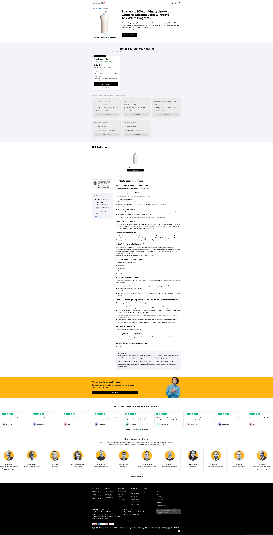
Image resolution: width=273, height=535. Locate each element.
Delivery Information (160, 504)
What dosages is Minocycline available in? (102, 203)
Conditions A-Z (146, 492)
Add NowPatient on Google (103, 187)
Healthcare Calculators (135, 502)
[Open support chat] (179, 531)
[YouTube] (107, 511)
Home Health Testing (109, 495)
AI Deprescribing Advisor (122, 491)
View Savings (135, 170)
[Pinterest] (101, 511)
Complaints (159, 496)
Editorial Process (160, 499)
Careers (158, 491)
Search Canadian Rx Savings (97, 498)
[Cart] (172, 2)
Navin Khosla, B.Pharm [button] (104, 181)
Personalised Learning (135, 501)
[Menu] (179, 2)
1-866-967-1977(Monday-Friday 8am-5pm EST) (139, 511)
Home (93, 8)
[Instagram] (95, 511)
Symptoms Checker (121, 489)
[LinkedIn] (110, 511)
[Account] (175, 2)
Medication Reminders (135, 489)
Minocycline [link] (105, 8)
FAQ (158, 494)
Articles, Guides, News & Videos (148, 490)
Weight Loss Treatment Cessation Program (109, 494)
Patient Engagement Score (122, 493)
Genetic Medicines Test (109, 497)
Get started (115, 392)
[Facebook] (98, 511)
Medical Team (159, 493)
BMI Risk (119, 497)
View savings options (129, 35)
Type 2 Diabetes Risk (121, 499)
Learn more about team (136, 476)
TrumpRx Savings (95, 500)
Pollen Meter (120, 496)
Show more (97, 216)
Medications (98, 8)
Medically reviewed (102, 181)
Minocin (120, 346)
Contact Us (159, 502)
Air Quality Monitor (121, 494)
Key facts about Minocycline (101, 199)
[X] (93, 511)
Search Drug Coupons (96, 491)
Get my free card (106, 84)
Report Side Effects (134, 496)
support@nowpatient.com (133, 514)
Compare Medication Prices (97, 489)
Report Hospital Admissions (136, 494)
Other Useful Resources (135, 504)
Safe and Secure (159, 500)
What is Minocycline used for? (102, 207)
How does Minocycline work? (101, 212)
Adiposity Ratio (120, 500)
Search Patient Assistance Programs (96, 494)
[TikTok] (104, 511)
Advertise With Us (160, 497)
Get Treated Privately (108, 489)
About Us (158, 489)
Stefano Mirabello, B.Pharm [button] (103, 183)
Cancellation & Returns (161, 505)
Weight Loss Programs (109, 491)
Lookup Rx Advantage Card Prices (97, 496)
